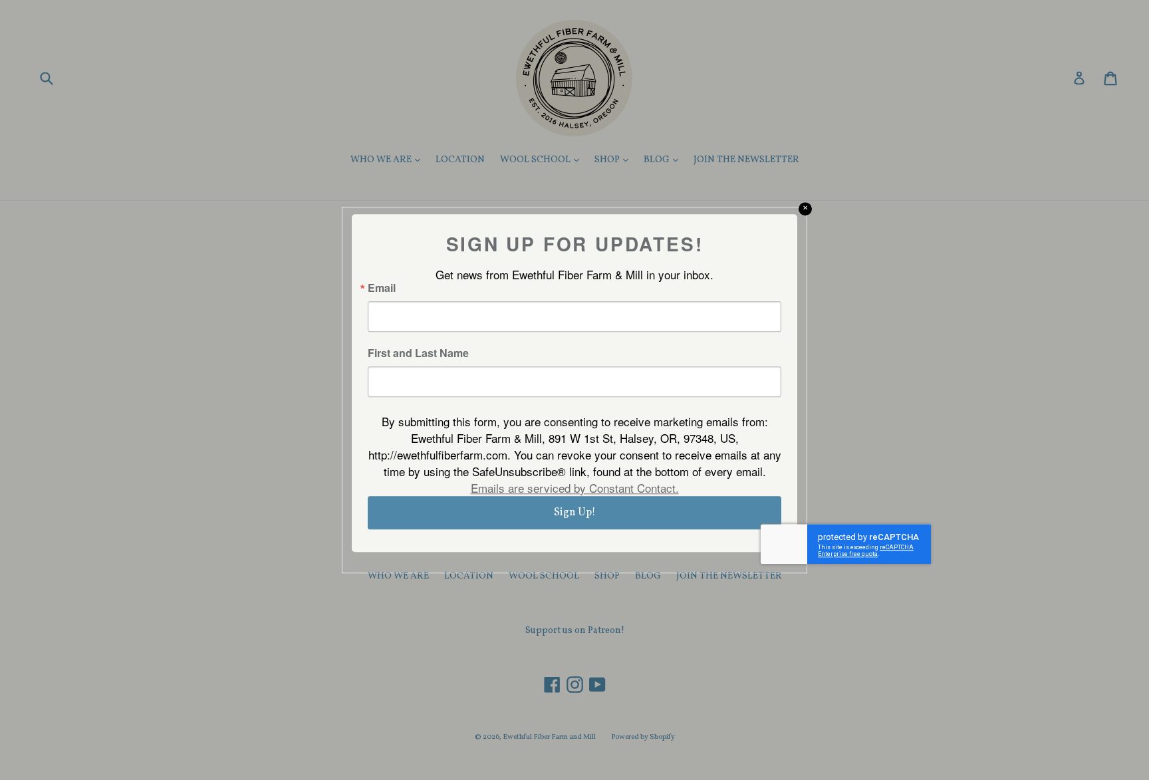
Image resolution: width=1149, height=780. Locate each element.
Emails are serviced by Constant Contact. (575, 487)
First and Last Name (418, 353)
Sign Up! (575, 512)
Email (382, 288)
